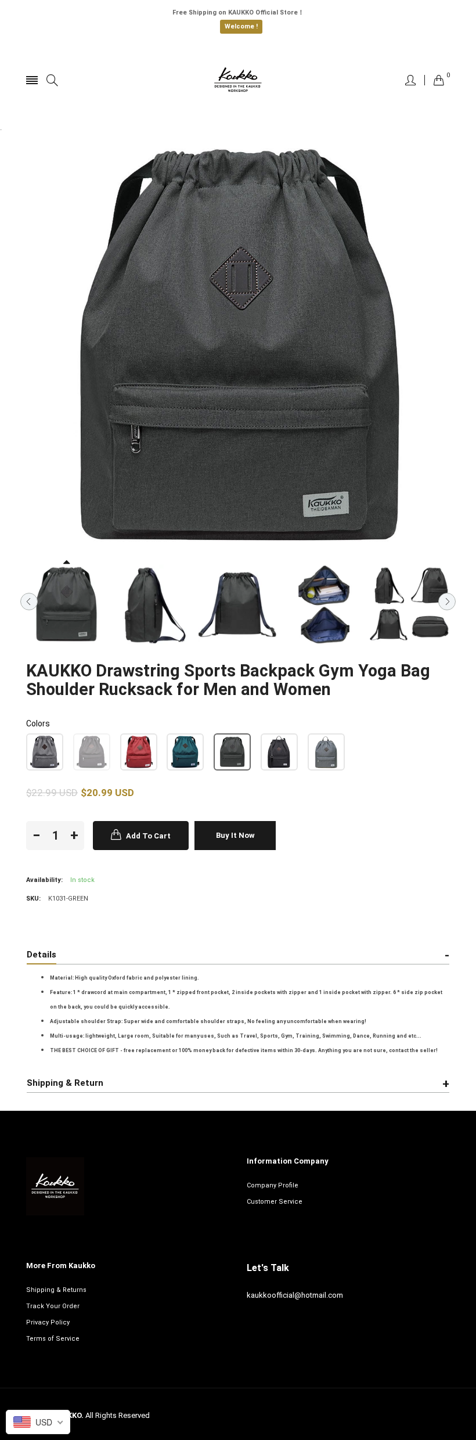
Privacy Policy (48, 1322)
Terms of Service (53, 1338)
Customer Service (274, 1201)
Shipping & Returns (56, 1290)
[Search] (52, 80)
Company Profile (272, 1185)
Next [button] (447, 601)
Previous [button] (29, 601)
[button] (44, 752)
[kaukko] (238, 80)
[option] (66, 604)
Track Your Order (53, 1306)
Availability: (44, 880)
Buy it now (235, 835)
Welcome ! (241, 26)
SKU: (33, 898)
